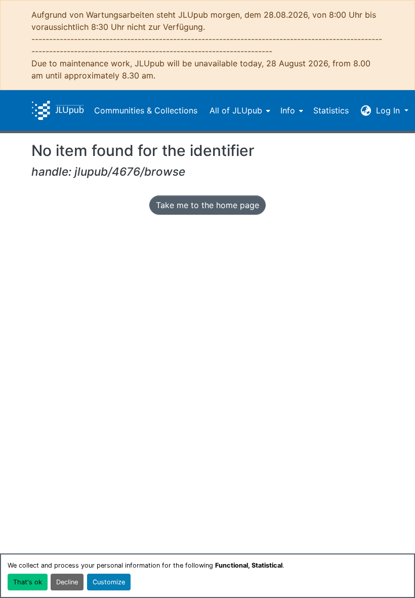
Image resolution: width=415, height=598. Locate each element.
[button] (57, 110)
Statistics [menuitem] (331, 110)
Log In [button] (389, 110)
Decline (67, 582)
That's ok (27, 582)
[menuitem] (239, 110)
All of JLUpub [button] (236, 110)
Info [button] (287, 110)
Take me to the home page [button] (207, 205)
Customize (109, 582)
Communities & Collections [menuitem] (145, 110)
